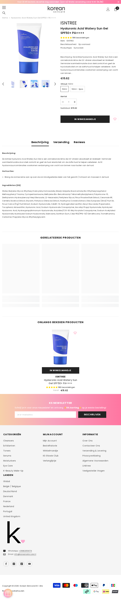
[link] (21, 300)
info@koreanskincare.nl (25, 554)
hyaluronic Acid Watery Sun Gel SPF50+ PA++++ (60, 381)
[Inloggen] (108, 9)
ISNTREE (68, 23)
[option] (60, 2)
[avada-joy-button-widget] (8, 593)
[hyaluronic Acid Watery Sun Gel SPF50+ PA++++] (60, 347)
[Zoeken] (4, 13)
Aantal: (63, 96)
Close (118, 2)
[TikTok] (21, 564)
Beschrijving (40, 142)
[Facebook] (6, 564)
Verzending (61, 142)
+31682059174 (25, 551)
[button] (3, 84)
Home (5, 18)
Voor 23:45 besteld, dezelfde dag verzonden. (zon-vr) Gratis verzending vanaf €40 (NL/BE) (60, 2)
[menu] (4, 7)
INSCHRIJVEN (92, 414)
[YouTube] (29, 564)
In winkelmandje (85, 119)
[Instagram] (14, 564)
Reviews (79, 142)
